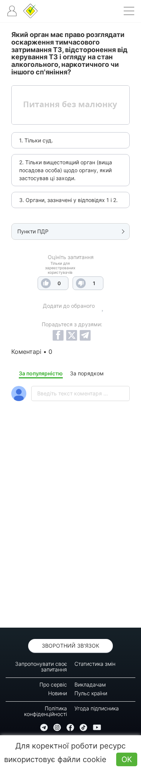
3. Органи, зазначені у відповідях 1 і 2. (68, 200)
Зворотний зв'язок (70, 645)
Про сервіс (53, 684)
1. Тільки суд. (36, 140)
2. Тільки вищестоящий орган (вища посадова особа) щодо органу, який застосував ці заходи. (65, 170)
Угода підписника (96, 708)
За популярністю (41, 373)
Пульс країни (90, 693)
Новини (57, 693)
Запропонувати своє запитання (41, 666)
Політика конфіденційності (45, 711)
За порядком (87, 373)
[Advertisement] (70, 534)
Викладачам (90, 684)
